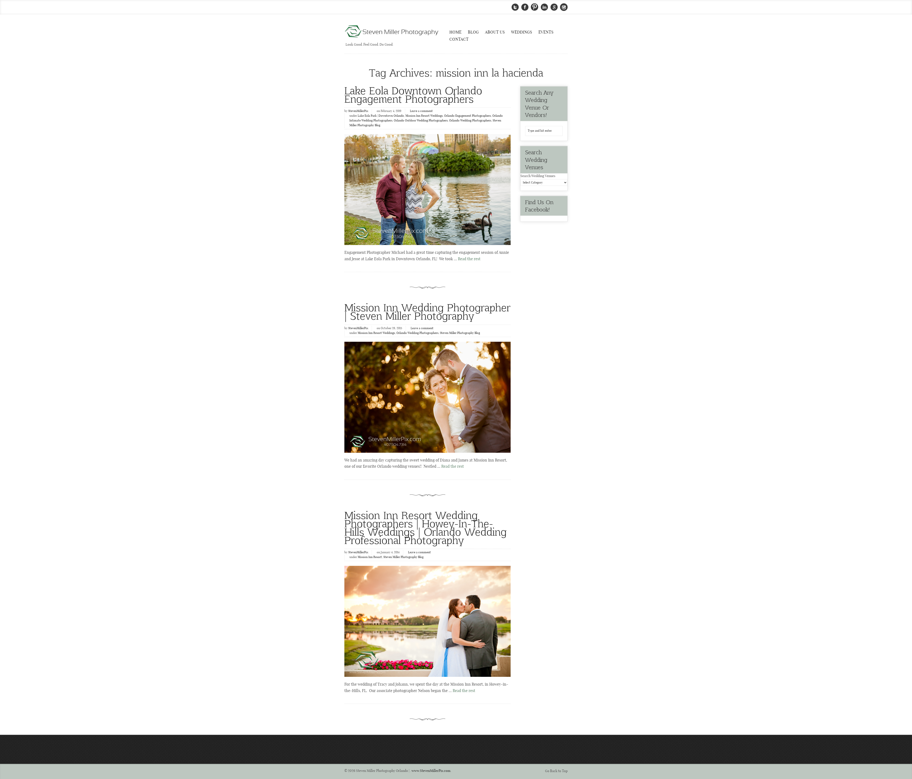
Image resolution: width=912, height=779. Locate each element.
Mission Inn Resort (370, 557)
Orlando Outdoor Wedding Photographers (421, 120)
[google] (554, 7)
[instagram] (564, 7)
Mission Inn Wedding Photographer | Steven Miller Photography (427, 311)
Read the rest (469, 259)
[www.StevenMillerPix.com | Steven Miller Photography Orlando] (427, 397)
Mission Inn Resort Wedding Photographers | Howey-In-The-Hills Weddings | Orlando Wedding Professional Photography (425, 527)
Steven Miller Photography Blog (460, 333)
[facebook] (525, 7)
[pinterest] (534, 7)
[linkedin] (544, 7)
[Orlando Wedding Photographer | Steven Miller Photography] (391, 32)
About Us (495, 32)
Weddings (521, 32)
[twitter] (515, 7)
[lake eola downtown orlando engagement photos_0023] (427, 189)
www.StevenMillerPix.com (431, 771)
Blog (473, 32)
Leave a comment (421, 111)
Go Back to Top (556, 771)
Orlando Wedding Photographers (470, 120)
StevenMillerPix (358, 111)
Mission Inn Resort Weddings (424, 116)
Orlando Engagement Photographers (467, 116)
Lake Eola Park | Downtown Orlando (381, 116)
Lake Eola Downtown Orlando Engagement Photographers (413, 94)
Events (545, 32)
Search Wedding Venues (537, 176)
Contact (459, 39)
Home (455, 32)
